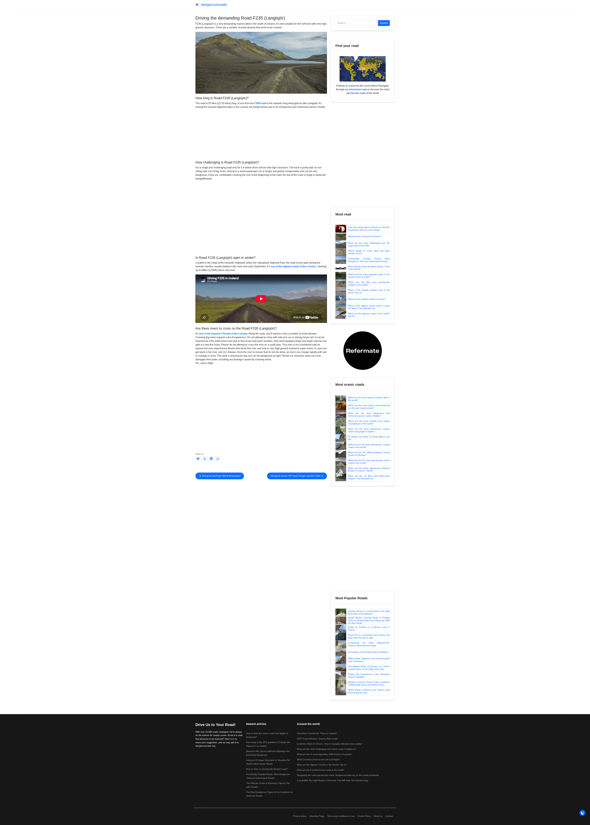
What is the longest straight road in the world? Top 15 (369, 291)
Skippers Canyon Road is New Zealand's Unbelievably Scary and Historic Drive (369, 683)
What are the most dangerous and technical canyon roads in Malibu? (369, 414)
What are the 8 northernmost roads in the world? (320, 770)
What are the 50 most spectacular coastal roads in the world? (369, 446)
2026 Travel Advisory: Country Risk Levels (317, 738)
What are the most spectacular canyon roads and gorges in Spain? (369, 430)
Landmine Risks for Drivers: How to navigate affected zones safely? (329, 744)
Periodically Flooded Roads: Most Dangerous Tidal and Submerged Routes (369, 260)
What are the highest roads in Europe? (367, 299)
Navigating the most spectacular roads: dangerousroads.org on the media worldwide (338, 775)
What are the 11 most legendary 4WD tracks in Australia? (324, 754)
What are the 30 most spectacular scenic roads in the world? (369, 461)
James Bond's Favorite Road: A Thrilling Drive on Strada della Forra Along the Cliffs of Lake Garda (369, 620)
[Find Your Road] (363, 68)
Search (384, 23)
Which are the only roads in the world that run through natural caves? (369, 406)
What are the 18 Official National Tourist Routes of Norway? (369, 453)
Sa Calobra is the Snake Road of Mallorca (368, 652)
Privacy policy (299, 816)
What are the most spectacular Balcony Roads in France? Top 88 (369, 469)
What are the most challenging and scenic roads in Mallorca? (326, 749)
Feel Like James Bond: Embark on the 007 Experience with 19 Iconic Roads (369, 228)
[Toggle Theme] (582, 813)
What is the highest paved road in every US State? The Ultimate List (369, 307)
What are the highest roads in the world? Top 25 (369, 315)
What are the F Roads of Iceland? (364, 236)
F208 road (260, 103)
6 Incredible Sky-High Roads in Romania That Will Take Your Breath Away (332, 780)
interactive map (358, 89)
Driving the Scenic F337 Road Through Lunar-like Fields (296, 476)
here (232, 739)
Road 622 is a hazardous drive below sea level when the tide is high (369, 636)
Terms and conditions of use (341, 816)
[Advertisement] (261, 134)
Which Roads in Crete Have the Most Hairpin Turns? (369, 252)
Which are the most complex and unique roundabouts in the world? (369, 422)
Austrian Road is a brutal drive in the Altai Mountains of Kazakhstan (369, 612)
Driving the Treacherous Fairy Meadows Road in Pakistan (369, 675)
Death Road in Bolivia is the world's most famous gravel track (369, 691)
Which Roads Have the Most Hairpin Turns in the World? (369, 267)
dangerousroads (214, 4)
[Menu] (198, 4)
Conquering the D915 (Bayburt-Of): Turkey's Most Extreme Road (369, 644)
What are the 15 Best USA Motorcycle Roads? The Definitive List (369, 477)
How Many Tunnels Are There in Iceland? (317, 733)
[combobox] (356, 23)
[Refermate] (362, 350)
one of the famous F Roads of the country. (223, 333)
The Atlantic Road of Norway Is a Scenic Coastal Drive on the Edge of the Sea (369, 667)
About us (378, 816)
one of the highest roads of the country (293, 266)
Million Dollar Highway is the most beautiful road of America (369, 659)
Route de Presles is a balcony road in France (369, 628)
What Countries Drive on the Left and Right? (318, 759)
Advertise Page (316, 816)
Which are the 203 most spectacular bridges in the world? (369, 283)
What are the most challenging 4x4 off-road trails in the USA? (369, 244)
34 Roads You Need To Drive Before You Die (369, 438)
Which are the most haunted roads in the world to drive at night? (369, 275)
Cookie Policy (364, 816)
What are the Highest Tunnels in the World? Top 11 (321, 764)
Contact (389, 816)
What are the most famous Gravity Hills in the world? (369, 399)
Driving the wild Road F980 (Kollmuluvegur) (220, 476)
